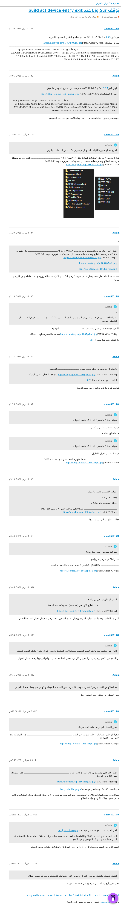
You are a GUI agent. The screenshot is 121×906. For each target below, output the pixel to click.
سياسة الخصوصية (36, 895)
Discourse (105, 902)
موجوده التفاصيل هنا (70, 789)
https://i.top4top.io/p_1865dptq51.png (78, 570)
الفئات (97, 895)
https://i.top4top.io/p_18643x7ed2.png (98, 269)
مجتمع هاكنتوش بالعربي (107, 3)
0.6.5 (108, 37)
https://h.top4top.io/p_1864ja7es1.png (98, 263)
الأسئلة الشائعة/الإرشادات (78, 895)
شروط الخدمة (55, 895)
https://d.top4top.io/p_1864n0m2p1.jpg (62, 42)
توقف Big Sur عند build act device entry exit (74, 11)
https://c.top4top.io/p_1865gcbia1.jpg (78, 334)
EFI (91, 340)
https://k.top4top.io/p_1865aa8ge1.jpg (84, 462)
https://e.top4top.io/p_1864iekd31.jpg (84, 164)
